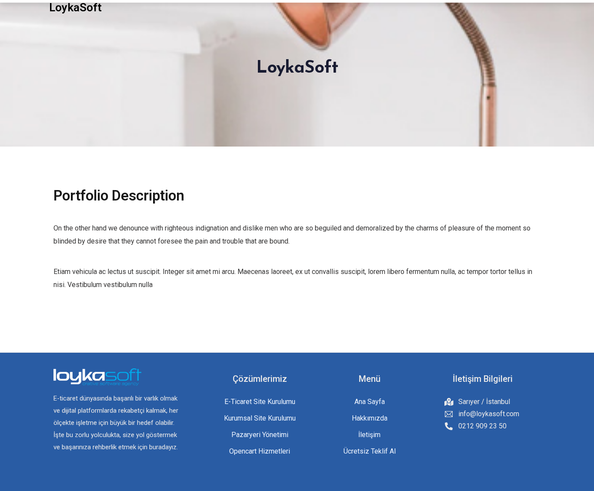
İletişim (369, 435)
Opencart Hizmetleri (259, 451)
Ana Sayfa (369, 401)
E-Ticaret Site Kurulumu (259, 401)
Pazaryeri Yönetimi (259, 435)
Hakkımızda (369, 418)
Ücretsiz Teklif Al (370, 451)
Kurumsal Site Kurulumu (260, 418)
